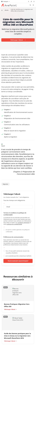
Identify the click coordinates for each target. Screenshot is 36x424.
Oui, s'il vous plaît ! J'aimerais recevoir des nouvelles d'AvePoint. (17, 252)
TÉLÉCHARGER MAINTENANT (18, 261)
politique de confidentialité (14, 224)
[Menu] (33, 5)
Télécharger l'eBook (9, 309)
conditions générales (23, 222)
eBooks (7, 10)
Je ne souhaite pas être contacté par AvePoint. (19, 256)
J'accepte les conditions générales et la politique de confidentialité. (17, 230)
